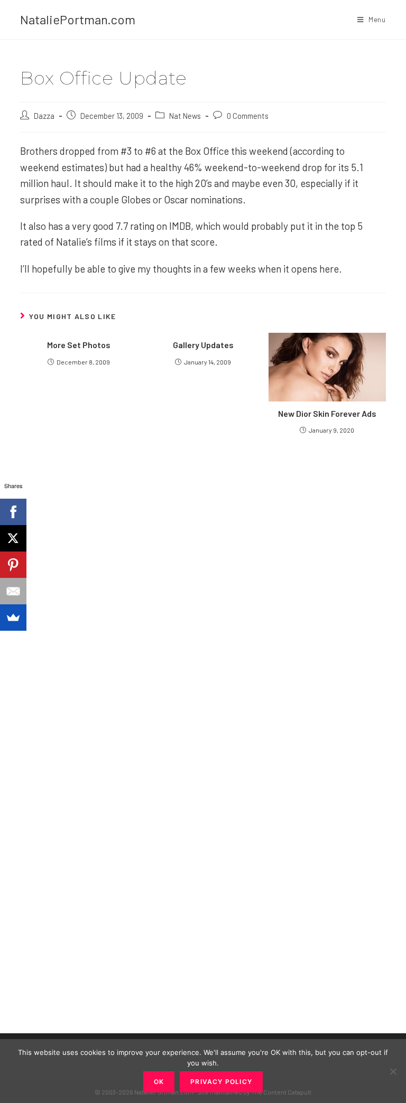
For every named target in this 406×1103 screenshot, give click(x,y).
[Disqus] (202, 834)
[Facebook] (13, 512)
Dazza (44, 115)
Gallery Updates (203, 345)
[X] (13, 538)
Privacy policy (221, 1082)
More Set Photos (78, 345)
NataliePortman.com (77, 19)
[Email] (13, 591)
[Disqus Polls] (203, 569)
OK (159, 1082)
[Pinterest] (13, 565)
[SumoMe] (13, 617)
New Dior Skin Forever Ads (327, 413)
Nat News (185, 115)
